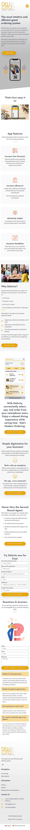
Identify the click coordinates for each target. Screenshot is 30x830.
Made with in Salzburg (15, 819)
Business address (6, 571)
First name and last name (8, 561)
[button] (27, 6)
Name (3, 646)
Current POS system (7, 587)
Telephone (4, 582)
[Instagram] (2, 764)
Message (4, 656)
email (2, 577)
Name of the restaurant (8, 566)
